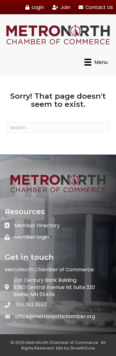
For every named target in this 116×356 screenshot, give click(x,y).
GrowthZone (82, 348)
